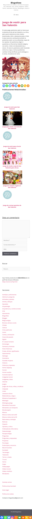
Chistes (4, 325)
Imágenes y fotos (7, 379)
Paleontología (6, 431)
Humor (4, 370)
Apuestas (5, 304)
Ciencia (4, 327)
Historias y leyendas (8, 365)
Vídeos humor (6, 469)
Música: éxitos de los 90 (9, 417)
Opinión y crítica (7, 426)
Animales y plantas (8, 299)
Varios (4, 462)
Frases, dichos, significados (10, 351)
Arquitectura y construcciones (11, 309)
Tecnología (5, 452)
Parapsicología (7, 433)
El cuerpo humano (8, 342)
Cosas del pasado (7, 337)
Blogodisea (16, 2)
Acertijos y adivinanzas (9, 294)
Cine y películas (7, 330)
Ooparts (4, 424)
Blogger (4, 318)
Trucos (4, 459)
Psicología (5, 443)
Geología (5, 356)
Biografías (5, 316)
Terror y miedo (7, 457)
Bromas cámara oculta (9, 323)
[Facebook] (3, 85)
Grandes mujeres (7, 360)
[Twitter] (10, 85)
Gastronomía (6, 353)
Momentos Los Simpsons (10, 408)
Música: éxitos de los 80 (9, 415)
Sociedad (5, 450)
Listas (4, 391)
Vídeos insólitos (7, 471)
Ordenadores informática (10, 429)
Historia (4, 363)
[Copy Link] (25, 85)
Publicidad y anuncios (9, 445)
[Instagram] (13, 85)
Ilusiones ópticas (7, 375)
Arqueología (6, 306)
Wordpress (5, 474)
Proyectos (5, 441)
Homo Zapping (7, 367)
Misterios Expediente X (9, 398)
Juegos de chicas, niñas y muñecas (12, 386)
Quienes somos (7, 482)
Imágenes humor (7, 377)
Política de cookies (8, 494)
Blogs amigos (6, 320)
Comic (4, 332)
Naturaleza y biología (9, 419)
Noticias (4, 422)
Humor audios (6, 372)
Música (4, 412)
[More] (28, 85)
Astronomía (6, 313)
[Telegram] (16, 85)
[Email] (22, 85)
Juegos (4, 384)
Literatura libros (7, 393)
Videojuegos (6, 466)
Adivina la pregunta (8, 297)
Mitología (5, 400)
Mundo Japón (6, 410)
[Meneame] (19, 85)
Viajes (4, 464)
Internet (4, 382)
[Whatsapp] (7, 85)
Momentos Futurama (8, 405)
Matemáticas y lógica (8, 396)
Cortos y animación (8, 334)
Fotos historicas (7, 349)
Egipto (4, 339)
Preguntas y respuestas (9, 438)
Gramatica (5, 358)
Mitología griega (7, 403)
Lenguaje (5, 389)
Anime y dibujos (7, 302)
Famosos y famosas (8, 346)
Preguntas (5, 436)
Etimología (5, 344)
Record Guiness (7, 448)
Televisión (5, 455)
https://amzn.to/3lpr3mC (10, 282)
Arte (3, 311)
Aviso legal (5, 490)
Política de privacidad (9, 486)
